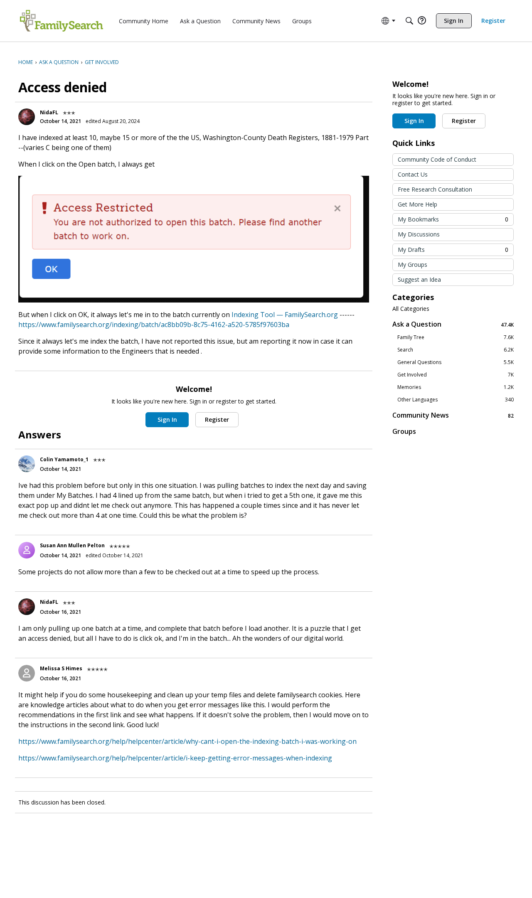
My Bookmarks (453, 219)
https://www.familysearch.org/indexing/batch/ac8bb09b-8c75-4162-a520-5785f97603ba (153, 324)
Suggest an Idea (419, 279)
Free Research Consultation (435, 189)
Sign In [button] (167, 419)
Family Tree (455, 337)
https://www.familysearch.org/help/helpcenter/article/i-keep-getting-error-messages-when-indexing (175, 758)
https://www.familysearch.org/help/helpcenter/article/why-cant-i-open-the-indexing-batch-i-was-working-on (187, 741)
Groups (404, 431)
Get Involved (455, 375)
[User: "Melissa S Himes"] (26, 673)
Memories (455, 387)
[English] (61, 21)
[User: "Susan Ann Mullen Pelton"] (26, 550)
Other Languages (455, 399)
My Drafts (453, 249)
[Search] (409, 20)
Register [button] (217, 419)
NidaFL (49, 112)
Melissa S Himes (61, 668)
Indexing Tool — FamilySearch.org (285, 314)
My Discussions (419, 234)
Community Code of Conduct (437, 159)
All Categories (410, 308)
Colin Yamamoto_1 (64, 459)
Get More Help (417, 204)
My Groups (412, 264)
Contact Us (413, 174)
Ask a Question (453, 324)
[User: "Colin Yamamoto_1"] (26, 463)
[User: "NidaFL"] (26, 116)
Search (455, 350)
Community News (453, 415)
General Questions (455, 362)
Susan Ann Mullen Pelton (72, 545)
